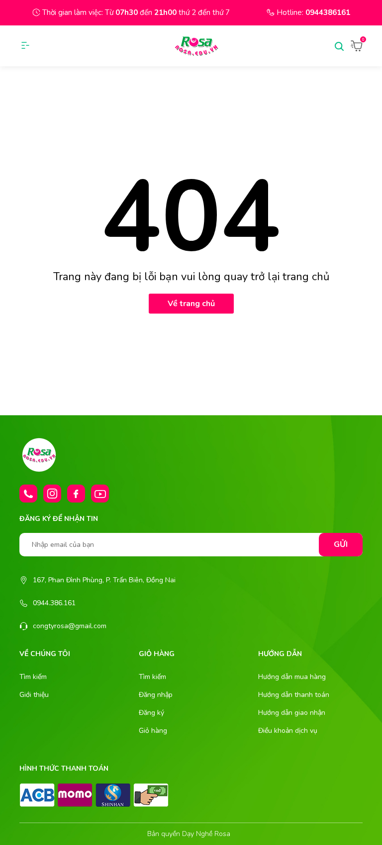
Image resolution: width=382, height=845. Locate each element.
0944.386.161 (54, 603)
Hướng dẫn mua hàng (292, 676)
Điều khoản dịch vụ (287, 730)
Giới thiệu (34, 694)
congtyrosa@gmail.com (69, 626)
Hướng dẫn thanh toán (293, 694)
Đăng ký (151, 712)
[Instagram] (52, 494)
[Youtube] (100, 494)
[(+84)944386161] (28, 494)
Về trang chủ (191, 303)
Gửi (341, 544)
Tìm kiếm (33, 676)
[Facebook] (76, 494)
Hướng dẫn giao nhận (291, 712)
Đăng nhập (156, 694)
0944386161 (327, 12)
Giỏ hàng (153, 730)
